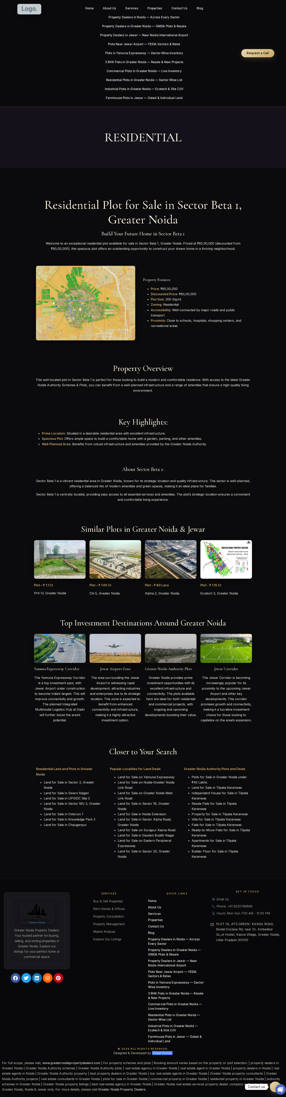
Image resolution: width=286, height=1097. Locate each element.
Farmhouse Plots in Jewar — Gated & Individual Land (144, 98)
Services (131, 8)
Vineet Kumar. (162, 1053)
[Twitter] (26, 978)
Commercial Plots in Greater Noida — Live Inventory (144, 71)
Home (89, 8)
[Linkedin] (37, 978)
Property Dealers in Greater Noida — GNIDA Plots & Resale (144, 26)
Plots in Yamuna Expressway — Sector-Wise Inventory (144, 53)
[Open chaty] (275, 1087)
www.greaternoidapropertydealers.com (71, 1063)
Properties (154, 8)
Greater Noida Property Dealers (122, 1089)
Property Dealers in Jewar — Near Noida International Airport (144, 35)
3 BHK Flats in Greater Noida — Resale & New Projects (144, 62)
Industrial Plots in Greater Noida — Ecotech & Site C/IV (144, 89)
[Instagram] (48, 978)
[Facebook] (15, 978)
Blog (200, 8)
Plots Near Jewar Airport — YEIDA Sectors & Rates (144, 44)
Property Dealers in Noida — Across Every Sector (144, 17)
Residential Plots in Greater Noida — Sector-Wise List (144, 80)
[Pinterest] (58, 978)
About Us (109, 8)
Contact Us (179, 8)
